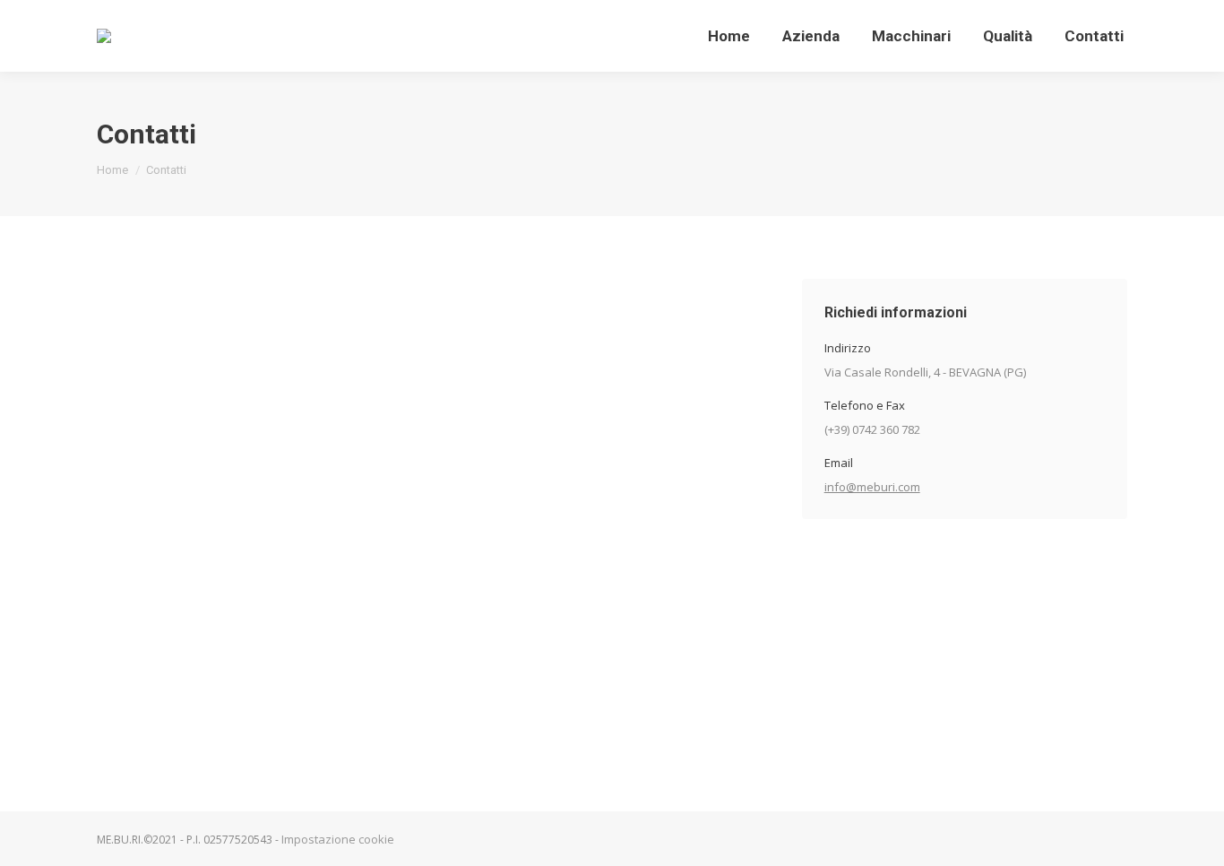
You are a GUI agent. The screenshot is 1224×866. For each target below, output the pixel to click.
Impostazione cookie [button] (337, 839)
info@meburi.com (872, 487)
